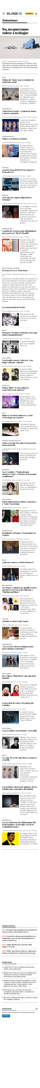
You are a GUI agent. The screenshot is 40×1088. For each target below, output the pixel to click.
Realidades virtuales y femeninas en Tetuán (19, 534)
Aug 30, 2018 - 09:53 (23, 338)
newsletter (7, 1009)
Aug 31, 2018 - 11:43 (30, 203)
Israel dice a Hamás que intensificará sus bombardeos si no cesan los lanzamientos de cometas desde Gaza (19, 938)
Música (4, 330)
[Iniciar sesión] (36, 13)
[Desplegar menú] (4, 13)
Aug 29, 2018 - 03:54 (23, 480)
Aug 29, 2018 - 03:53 (20, 508)
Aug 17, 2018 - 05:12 (24, 793)
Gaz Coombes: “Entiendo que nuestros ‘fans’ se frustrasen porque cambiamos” (19, 474)
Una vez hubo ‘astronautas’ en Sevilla (19, 731)
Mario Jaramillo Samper (19, 449)
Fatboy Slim (5, 385)
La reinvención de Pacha (13, 308)
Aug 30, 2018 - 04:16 (23, 394)
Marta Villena (6, 86)
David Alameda (6, 274)
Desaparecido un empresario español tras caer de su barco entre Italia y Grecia (19, 931)
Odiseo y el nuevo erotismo (14, 139)
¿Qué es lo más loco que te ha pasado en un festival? (19, 444)
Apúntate (6, 1016)
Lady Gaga (5, 619)
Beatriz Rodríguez (7, 366)
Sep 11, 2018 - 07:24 (21, 61)
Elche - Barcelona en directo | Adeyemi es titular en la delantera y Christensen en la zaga (19, 952)
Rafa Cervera (6, 596)
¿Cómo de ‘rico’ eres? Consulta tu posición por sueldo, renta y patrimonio (19, 968)
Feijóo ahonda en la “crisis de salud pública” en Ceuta (17, 946)
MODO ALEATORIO (7, 585)
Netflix (4, 755)
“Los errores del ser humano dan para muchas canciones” (17, 648)
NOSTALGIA (5, 195)
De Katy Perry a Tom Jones (15, 271)
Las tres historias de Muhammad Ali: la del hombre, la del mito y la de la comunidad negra (19, 825)
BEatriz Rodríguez (7, 508)
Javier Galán (16, 274)
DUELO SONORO (6, 358)
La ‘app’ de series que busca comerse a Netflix (19, 759)
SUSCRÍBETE (29, 13)
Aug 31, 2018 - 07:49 (22, 237)
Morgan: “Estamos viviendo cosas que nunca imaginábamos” (19, 334)
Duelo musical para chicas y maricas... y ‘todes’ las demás (19, 503)
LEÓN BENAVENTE (7, 644)
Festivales (5, 167)
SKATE (4, 77)
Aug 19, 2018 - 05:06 (18, 709)
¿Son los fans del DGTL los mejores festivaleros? (18, 171)
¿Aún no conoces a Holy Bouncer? (18, 563)
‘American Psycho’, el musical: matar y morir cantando (19, 113)
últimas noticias (8, 926)
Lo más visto (7, 962)
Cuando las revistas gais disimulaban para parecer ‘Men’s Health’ (19, 232)
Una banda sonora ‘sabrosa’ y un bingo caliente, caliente (17, 362)
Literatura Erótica (8, 136)
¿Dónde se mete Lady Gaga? (15, 621)
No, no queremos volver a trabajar (15, 31)
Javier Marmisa (6, 176)
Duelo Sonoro (6, 728)
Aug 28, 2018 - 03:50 (22, 596)
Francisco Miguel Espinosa (10, 117)
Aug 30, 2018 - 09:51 (25, 366)
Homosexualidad (7, 228)
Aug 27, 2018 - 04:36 (21, 625)
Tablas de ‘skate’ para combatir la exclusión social (18, 81)
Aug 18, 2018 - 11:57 (20, 734)
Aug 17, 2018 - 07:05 (25, 764)
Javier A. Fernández (8, 61)
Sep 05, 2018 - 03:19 (22, 86)
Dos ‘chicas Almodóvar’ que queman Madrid (19, 677)
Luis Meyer (5, 652)
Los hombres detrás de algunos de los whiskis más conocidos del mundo (19, 788)
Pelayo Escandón (7, 142)
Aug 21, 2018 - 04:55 (20, 682)
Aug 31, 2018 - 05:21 (22, 311)
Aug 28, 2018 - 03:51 (22, 539)
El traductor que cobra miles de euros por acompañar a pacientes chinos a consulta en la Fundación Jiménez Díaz (19, 991)
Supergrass (5, 469)
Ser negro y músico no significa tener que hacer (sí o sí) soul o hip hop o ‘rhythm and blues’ (19, 590)
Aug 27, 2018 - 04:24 (21, 652)
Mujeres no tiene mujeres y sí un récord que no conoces (17, 417)
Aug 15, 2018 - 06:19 (30, 830)
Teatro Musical (7, 109)
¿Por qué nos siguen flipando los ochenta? (17, 199)
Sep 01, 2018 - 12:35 (24, 176)
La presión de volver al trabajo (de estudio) (18, 704)
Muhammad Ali (6, 820)
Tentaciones (10, 20)
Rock (3, 413)
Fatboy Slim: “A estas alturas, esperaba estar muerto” (15, 389)
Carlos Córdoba (7, 311)
